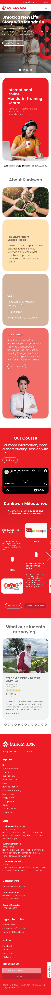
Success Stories (9, 808)
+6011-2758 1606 (10, 898)
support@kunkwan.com (13, 886)
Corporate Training (11, 790)
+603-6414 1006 (9, 908)
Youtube (6, 956)
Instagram (7, 953)
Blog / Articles (8, 797)
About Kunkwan (10, 768)
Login (45, 2)
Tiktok (5, 949)
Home (5, 765)
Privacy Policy (8, 924)
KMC (4, 783)
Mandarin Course (10, 779)
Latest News (8, 794)
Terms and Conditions (13, 932)
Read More (11, 713)
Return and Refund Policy (14, 928)
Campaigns (8, 801)
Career (5, 805)
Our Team (7, 772)
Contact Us (7, 812)
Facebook (7, 946)
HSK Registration (10, 786)
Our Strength (8, 776)
